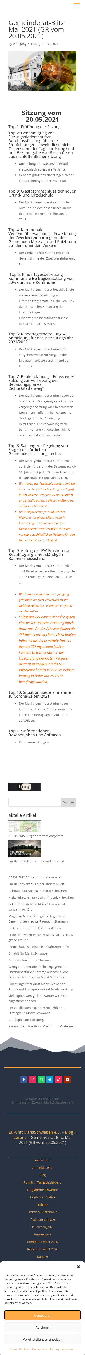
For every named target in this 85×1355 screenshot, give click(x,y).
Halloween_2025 (42, 1227)
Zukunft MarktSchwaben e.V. (35, 1132)
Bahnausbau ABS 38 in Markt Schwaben (37, 891)
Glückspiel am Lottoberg (26, 1020)
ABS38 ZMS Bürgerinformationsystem (35, 836)
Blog (69, 1132)
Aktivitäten (42, 1160)
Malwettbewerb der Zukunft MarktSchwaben (41, 897)
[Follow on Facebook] (23, 1079)
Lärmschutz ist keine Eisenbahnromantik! (38, 947)
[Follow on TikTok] (58, 1079)
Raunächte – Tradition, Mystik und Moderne (40, 1026)
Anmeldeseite (42, 1167)
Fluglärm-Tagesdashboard (42, 1182)
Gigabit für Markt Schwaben (28, 953)
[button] (78, 1267)
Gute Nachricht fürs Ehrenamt (30, 960)
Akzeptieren (42, 1315)
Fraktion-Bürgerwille (42, 1212)
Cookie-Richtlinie (20, 1349)
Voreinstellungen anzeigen (42, 1339)
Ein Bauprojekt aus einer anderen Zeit (36, 861)
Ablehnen (43, 1327)
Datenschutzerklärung (45, 1349)
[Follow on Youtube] (67, 1079)
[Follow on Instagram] (32, 1079)
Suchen (68, 802)
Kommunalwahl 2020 (42, 1242)
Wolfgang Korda (24, 44)
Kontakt (42, 1256)
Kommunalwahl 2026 (42, 1249)
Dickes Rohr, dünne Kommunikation (34, 928)
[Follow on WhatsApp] (41, 1079)
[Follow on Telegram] (49, 1079)
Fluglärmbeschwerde (42, 1190)
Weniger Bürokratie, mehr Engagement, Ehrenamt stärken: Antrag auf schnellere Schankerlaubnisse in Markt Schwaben (38, 972)
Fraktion (42, 1205)
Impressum (68, 1349)
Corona (20, 1137)
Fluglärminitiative (42, 1197)
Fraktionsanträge (42, 1219)
